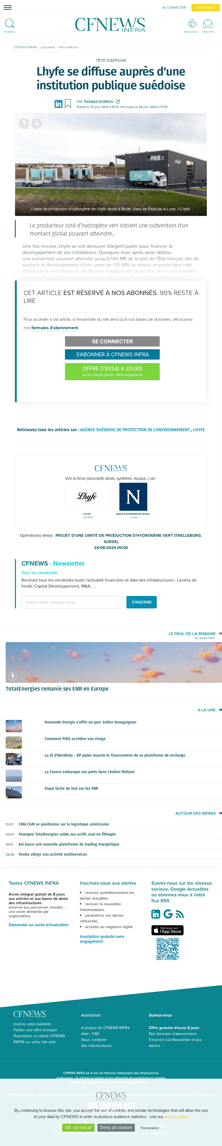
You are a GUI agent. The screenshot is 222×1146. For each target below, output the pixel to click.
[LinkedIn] (59, 103)
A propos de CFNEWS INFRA (105, 1027)
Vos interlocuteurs (96, 1045)
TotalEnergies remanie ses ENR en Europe (57, 688)
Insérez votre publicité (32, 1024)
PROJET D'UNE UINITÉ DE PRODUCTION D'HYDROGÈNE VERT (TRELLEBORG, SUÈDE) (129, 541)
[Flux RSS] (181, 917)
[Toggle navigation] (6, 7)
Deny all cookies (116, 1127)
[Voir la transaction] (24, 123)
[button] (9, 21)
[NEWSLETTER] (208, 23)
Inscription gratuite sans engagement (102, 939)
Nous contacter (94, 1039)
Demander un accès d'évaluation (39, 925)
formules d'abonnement (54, 328)
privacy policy (176, 1116)
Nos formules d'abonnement (173, 1033)
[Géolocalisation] (36, 123)
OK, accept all (78, 1127)
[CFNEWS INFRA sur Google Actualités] (169, 916)
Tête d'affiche (111, 60)
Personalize (150, 1128)
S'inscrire (142, 602)
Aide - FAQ (90, 1033)
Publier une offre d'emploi (35, 1030)
